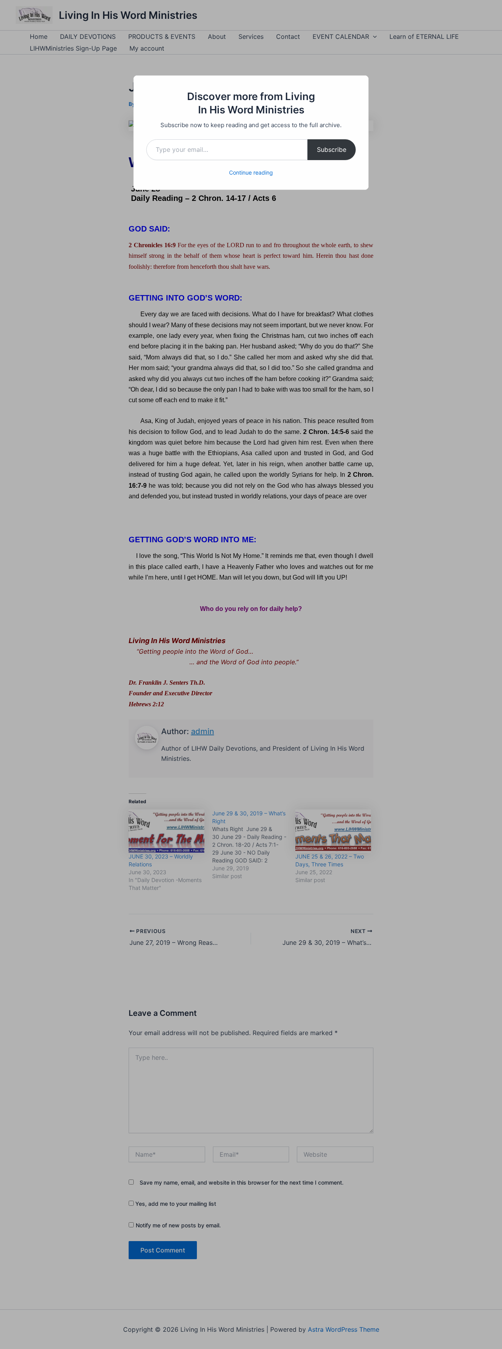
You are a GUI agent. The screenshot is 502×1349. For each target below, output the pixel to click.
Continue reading (251, 172)
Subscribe (331, 149)
